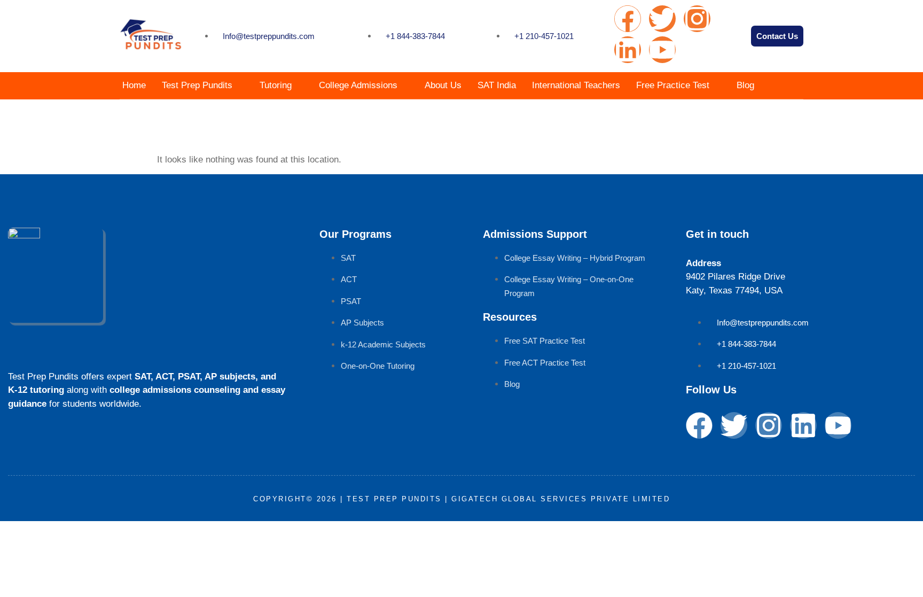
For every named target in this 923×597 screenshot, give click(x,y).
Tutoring (276, 85)
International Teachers (576, 85)
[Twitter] (662, 18)
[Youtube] (662, 49)
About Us (443, 85)
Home (134, 85)
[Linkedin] (627, 49)
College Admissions (358, 85)
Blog (745, 85)
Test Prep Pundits (197, 85)
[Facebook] (627, 18)
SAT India (497, 85)
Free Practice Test (672, 85)
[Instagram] (697, 18)
